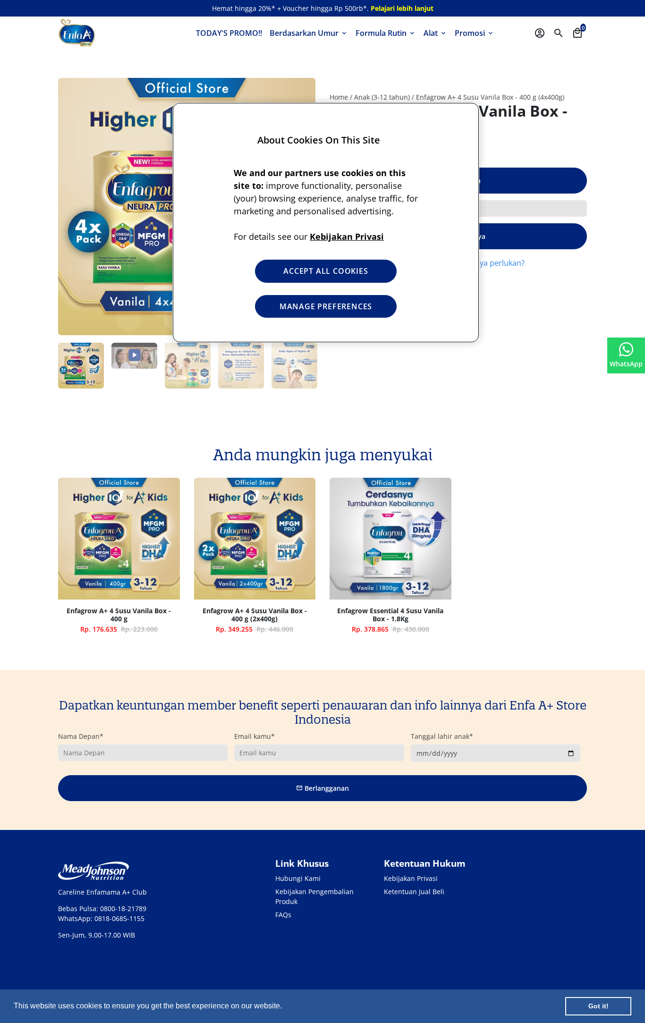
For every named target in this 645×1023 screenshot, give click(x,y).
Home (339, 97)
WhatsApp (626, 363)
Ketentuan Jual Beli (414, 891)
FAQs (283, 914)
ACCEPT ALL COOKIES (325, 271)
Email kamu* (254, 736)
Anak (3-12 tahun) (382, 97)
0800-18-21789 (123, 908)
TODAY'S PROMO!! (229, 33)
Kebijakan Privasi (411, 878)
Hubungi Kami (298, 878)
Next (303, 365)
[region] (325, 222)
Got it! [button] (598, 1006)
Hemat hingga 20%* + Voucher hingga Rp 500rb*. (322, 8)
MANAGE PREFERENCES (326, 306)
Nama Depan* (80, 736)
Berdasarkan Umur (309, 33)
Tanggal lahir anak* (442, 736)
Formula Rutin (386, 33)
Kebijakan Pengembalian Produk (314, 896)
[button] (285, 1007)
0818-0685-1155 (119, 918)
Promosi (474, 33)
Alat (435, 33)
